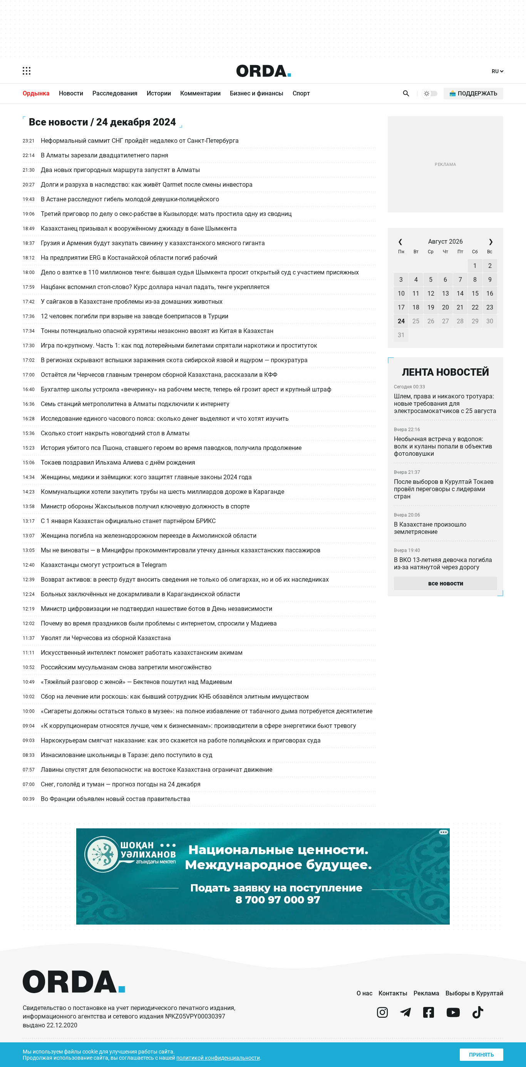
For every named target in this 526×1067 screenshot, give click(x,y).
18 (415, 307)
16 (489, 293)
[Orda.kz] (74, 1000)
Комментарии (200, 93)
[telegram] (405, 1015)
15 (475, 293)
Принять (481, 1055)
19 (430, 307)
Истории (159, 93)
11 (415, 293)
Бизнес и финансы (256, 93)
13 (445, 293)
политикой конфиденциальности (218, 1058)
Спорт (301, 93)
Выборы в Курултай (474, 993)
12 (430, 293)
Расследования (114, 93)
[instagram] (382, 1015)
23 (489, 307)
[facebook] (428, 1015)
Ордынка (36, 93)
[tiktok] (477, 1015)
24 (401, 321)
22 (475, 307)
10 (401, 293)
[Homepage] (263, 71)
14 (460, 293)
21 (460, 307)
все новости (445, 583)
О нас (364, 993)
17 (401, 307)
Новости (71, 93)
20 (445, 307)
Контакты (393, 993)
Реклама (426, 993)
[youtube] (453, 1015)
